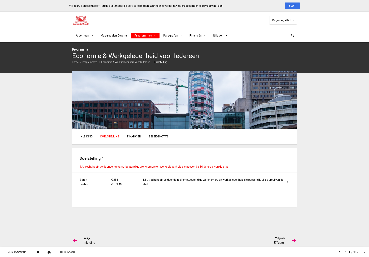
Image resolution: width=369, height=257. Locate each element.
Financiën (195, 35)
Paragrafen (170, 35)
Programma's (143, 35)
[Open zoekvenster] (292, 35)
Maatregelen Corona (114, 35)
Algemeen (82, 35)
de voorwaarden (212, 5)
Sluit (292, 5)
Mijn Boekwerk (17, 252)
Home (75, 62)
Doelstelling (160, 62)
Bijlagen (218, 35)
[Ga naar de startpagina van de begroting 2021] (83, 20)
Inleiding (86, 136)
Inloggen (67, 252)
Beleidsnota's (159, 136)
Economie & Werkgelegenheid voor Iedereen (125, 62)
